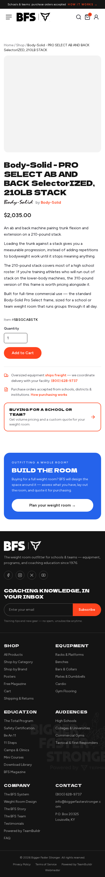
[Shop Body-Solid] (18, 202)
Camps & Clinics (16, 750)
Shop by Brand (15, 669)
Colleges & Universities (72, 728)
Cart (7, 691)
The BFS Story (15, 809)
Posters (10, 676)
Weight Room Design (20, 802)
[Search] (79, 17)
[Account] (96, 17)
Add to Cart (23, 353)
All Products (13, 655)
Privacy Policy (22, 864)
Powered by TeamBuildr (22, 831)
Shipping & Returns (19, 698)
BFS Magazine (14, 772)
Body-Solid (51, 202)
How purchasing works (49, 395)
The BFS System (16, 794)
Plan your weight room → (52, 505)
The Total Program (18, 721)
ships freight (55, 375)
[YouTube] (43, 575)
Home (8, 45)
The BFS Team (15, 816)
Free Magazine (15, 684)
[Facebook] (8, 575)
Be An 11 (10, 735)
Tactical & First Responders (76, 743)
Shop (20, 45)
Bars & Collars (66, 669)
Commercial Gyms (69, 735)
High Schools (65, 721)
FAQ (7, 838)
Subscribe (87, 610)
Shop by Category (18, 662)
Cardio (60, 684)
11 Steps (10, 743)
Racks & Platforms (69, 655)
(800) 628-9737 (64, 381)
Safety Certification (19, 728)
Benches (61, 662)
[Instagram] (20, 575)
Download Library (18, 765)
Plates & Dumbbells (70, 676)
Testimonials (14, 824)
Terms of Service (46, 864)
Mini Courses (14, 757)
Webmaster (52, 870)
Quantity (11, 328)
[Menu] (10, 17)
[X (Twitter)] (31, 575)
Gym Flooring (65, 691)
